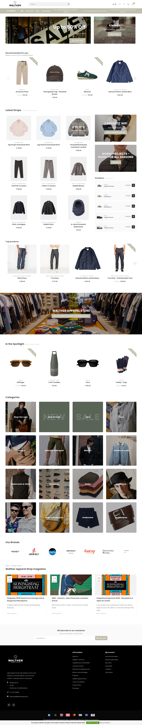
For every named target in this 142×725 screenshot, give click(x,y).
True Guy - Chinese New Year (120, 278)
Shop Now (115, 162)
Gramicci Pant (22, 92)
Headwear (109, 470)
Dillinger (20, 382)
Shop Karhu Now (77, 41)
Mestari (87, 92)
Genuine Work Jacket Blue (120, 92)
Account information (111, 656)
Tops (107, 403)
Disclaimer (76, 688)
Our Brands (46, 11)
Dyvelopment (95, 720)
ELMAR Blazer (78, 186)
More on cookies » (105, 722)
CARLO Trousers (49, 186)
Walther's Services (78, 660)
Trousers (8, 436)
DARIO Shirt (49, 224)
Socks (74, 470)
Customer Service (78, 666)
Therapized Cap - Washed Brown (54, 93)
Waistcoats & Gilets (12, 470)
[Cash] (55, 715)
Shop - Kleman (114, 34)
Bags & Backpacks (45, 503)
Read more (11, 613)
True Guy (55, 278)
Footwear (42, 470)
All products (109, 672)
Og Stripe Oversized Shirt (19, 145)
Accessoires (110, 503)
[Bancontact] (80, 715)
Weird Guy (22, 278)
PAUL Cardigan (19, 224)
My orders (108, 663)
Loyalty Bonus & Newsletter (81, 663)
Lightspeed (80, 720)
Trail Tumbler (54, 382)
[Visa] (92, 715)
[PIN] (86, 715)
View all (108, 178)
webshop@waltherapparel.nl (19, 696)
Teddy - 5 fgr (121, 382)
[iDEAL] (61, 715)
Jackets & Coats (111, 436)
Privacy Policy (77, 685)
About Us (75, 656)
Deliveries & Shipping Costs (81, 669)
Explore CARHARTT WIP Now (115, 132)
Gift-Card (29, 11)
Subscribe (102, 638)
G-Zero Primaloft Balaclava (78, 225)
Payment (75, 675)
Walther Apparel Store (80, 679)
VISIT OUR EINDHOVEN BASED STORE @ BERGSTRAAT (71, 316)
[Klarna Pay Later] (67, 715)
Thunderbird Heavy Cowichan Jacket (78, 146)
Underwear (76, 503)
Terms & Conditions (79, 682)
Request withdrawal (111, 660)
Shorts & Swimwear (45, 436)
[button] (7, 30)
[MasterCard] (74, 715)
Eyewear (8, 503)
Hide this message (92, 722)
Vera (88, 382)
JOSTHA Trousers (18, 186)
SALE (37, 11)
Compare (108, 669)
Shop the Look (10, 403)
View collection (29, 110)
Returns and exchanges (80, 672)
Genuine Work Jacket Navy (87, 278)
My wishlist (108, 666)
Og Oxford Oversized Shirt (48, 145)
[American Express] (49, 715)
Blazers (75, 436)
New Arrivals (43, 403)
